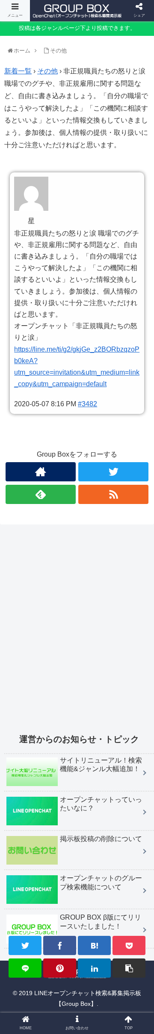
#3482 (87, 404)
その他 (47, 71)
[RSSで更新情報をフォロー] (113, 494)
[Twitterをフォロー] (113, 471)
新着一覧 (18, 71)
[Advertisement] (77, 634)
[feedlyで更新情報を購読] (40, 494)
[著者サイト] (40, 471)
